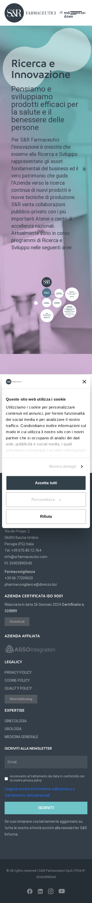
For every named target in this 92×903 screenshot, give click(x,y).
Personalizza (43, 500)
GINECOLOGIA (16, 721)
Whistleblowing (21, 699)
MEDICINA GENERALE (21, 737)
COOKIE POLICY (17, 680)
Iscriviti (46, 808)
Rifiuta (46, 516)
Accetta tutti (46, 483)
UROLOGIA (13, 729)
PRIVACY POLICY (18, 672)
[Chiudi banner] (84, 381)
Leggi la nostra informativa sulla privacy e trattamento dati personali (40, 792)
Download (17, 621)
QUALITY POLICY (18, 688)
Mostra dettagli (62, 466)
